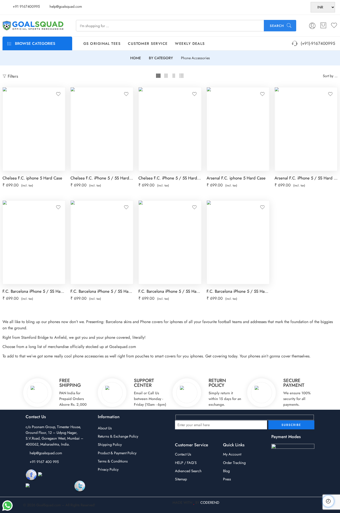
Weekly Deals (190, 43)
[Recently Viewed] (328, 501)
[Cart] (323, 25)
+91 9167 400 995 (44, 461)
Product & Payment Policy (117, 453)
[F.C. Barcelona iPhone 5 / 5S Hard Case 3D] (169, 242)
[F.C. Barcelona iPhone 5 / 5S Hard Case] (33, 242)
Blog (226, 470)
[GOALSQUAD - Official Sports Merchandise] (32, 25)
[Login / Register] (312, 26)
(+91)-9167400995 (316, 43)
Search (277, 25)
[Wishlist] (58, 94)
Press (227, 479)
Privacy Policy (108, 469)
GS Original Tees (101, 43)
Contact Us (183, 454)
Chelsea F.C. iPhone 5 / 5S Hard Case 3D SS (169, 178)
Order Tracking (234, 462)
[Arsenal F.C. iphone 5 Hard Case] (238, 129)
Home (135, 58)
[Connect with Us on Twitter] (79, 485)
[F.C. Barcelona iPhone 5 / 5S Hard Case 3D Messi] (101, 242)
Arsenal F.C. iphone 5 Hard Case (236, 178)
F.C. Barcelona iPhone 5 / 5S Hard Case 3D (169, 291)
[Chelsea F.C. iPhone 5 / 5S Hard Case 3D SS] (169, 129)
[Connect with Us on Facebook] (31, 474)
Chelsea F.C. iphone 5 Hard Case (32, 178)
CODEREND (209, 502)
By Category (161, 58)
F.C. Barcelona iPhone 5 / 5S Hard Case (33, 291)
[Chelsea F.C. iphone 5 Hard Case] (33, 129)
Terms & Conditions (113, 461)
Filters (12, 76)
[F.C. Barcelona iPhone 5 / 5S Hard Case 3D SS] (238, 242)
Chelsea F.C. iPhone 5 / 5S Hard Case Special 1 (101, 178)
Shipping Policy (110, 444)
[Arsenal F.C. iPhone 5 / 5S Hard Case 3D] (306, 129)
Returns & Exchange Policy (118, 436)
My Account (232, 454)
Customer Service (148, 43)
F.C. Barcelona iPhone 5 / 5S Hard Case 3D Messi (101, 291)
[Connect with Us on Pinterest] (49, 485)
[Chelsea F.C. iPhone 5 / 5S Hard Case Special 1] (101, 129)
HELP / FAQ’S (186, 462)
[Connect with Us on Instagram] (62, 474)
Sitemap (181, 479)
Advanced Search (188, 470)
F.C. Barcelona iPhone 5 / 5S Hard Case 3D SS (238, 291)
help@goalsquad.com (46, 453)
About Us (105, 428)
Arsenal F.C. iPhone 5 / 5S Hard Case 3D (306, 178)
